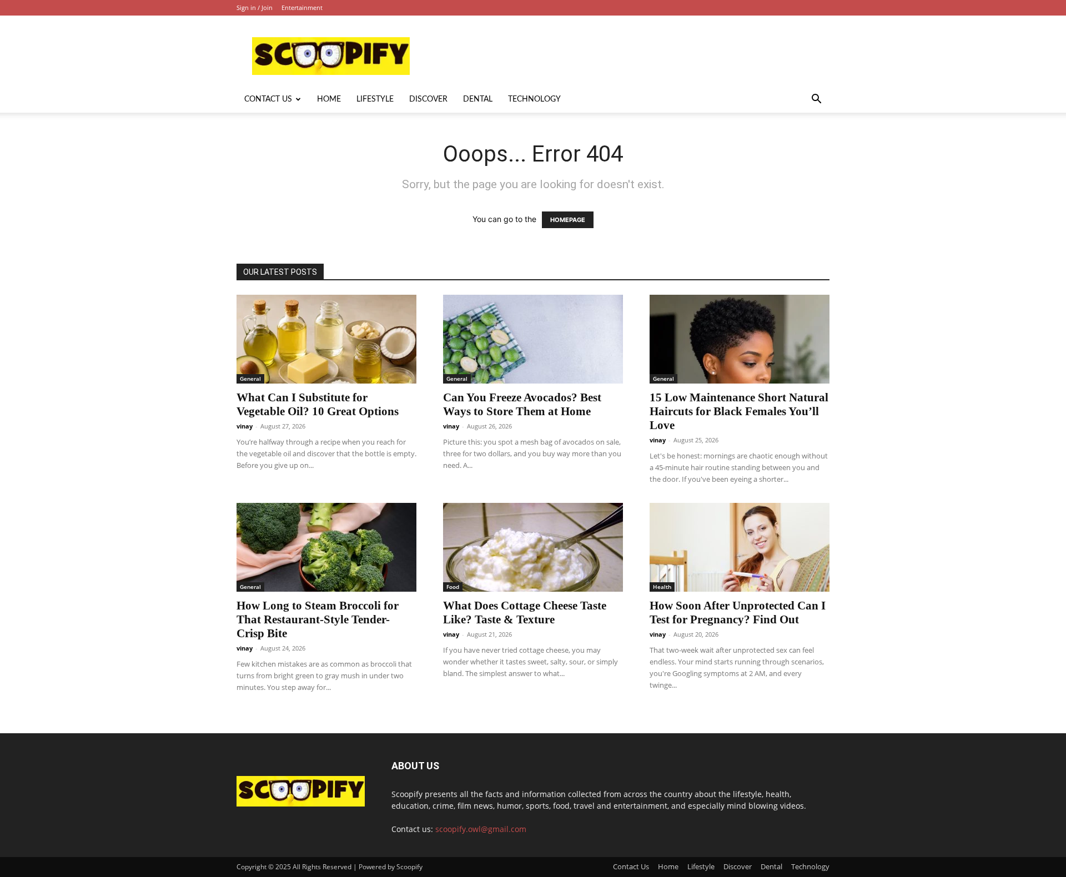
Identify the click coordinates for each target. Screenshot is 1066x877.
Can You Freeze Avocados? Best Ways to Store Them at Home (522, 404)
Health (662, 587)
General (250, 378)
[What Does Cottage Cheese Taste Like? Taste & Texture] (533, 547)
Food (452, 587)
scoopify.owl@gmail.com (480, 829)
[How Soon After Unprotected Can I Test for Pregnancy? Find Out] (739, 547)
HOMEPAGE (567, 220)
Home (329, 99)
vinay (245, 426)
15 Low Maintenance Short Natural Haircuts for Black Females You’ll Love (739, 411)
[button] (816, 100)
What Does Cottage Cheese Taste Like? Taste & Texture (524, 612)
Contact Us (268, 99)
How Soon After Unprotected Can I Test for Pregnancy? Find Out (738, 612)
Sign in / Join (255, 7)
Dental (477, 99)
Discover (428, 99)
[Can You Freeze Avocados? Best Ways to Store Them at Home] (533, 339)
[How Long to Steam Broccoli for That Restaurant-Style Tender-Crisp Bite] (326, 547)
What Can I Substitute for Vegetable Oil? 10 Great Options (318, 404)
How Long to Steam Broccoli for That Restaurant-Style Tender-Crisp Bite (318, 619)
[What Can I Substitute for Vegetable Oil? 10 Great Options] (326, 339)
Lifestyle (375, 99)
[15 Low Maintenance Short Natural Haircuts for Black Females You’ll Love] (739, 339)
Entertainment (302, 7)
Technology (534, 99)
